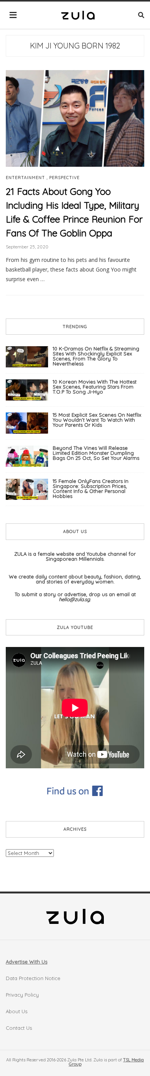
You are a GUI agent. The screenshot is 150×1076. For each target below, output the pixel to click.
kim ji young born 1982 (75, 45)
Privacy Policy (22, 995)
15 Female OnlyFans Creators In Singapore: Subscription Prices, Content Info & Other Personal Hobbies (90, 488)
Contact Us (19, 1028)
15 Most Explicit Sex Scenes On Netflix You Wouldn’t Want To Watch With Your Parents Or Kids (97, 420)
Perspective (64, 178)
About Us (16, 1011)
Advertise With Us (26, 962)
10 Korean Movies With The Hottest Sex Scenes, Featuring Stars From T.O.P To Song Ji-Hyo (95, 387)
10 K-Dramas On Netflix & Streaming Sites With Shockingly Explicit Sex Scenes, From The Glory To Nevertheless (96, 356)
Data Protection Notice (33, 978)
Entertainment (25, 178)
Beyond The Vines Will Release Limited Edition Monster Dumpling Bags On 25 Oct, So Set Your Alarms (96, 453)
